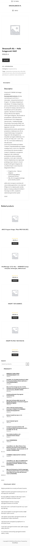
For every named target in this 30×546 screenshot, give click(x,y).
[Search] (27, 364)
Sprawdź (6, 60)
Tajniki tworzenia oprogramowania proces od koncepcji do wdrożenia (14, 492)
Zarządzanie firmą (12, 69)
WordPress (15, 543)
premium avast (13, 75)
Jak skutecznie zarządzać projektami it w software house (13, 522)
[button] (15, 10)
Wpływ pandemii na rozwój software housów (14, 488)
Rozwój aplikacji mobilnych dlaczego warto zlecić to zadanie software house (13, 497)
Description (6, 83)
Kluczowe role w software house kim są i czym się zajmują (14, 507)
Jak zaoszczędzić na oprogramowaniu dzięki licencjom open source (13, 512)
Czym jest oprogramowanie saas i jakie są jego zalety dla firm (14, 527)
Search (3, 361)
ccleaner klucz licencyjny (11, 71)
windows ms (21, 75)
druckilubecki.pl (15, 6)
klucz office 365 (21, 71)
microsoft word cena (7, 73)
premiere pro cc (6, 75)
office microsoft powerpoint (19, 73)
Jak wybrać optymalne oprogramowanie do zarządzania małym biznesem (13, 517)
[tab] (6, 83)
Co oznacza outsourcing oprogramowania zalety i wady (13, 532)
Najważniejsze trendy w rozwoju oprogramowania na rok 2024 (10, 502)
